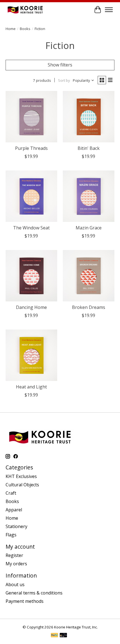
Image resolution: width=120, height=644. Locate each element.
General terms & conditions (34, 593)
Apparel (14, 510)
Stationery (16, 526)
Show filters (60, 65)
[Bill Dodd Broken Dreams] (88, 275)
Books (25, 28)
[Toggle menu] (108, 9)
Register (14, 555)
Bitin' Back (89, 148)
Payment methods (25, 601)
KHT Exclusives (21, 476)
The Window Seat (31, 228)
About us (15, 584)
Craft (11, 493)
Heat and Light (31, 387)
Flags (11, 535)
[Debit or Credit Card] (63, 635)
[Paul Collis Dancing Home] (31, 275)
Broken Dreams (88, 307)
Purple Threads (31, 148)
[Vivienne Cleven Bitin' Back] (88, 116)
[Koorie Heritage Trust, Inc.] (25, 9)
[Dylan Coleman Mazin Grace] (88, 196)
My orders (16, 564)
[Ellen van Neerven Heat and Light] (31, 355)
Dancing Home (31, 307)
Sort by (64, 80)
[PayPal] (54, 635)
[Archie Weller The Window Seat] (31, 196)
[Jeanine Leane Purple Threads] (31, 116)
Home (11, 28)
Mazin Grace (89, 228)
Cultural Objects (22, 485)
